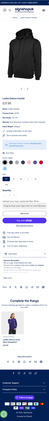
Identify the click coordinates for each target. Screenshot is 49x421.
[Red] (41, 162)
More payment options (24, 225)
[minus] (5, 195)
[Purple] (35, 162)
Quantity (7, 190)
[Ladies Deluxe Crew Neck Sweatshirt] (12, 323)
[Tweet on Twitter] (15, 287)
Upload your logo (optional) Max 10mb (21, 201)
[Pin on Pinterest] (21, 287)
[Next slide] (27, 88)
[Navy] (23, 162)
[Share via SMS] (43, 287)
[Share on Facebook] (10, 287)
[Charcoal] (11, 162)
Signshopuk (27, 413)
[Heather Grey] (17, 162)
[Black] (5, 162)
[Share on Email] (37, 287)
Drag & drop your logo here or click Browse (24, 206)
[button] (24, 213)
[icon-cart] (43, 10)
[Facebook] (13, 373)
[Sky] (5, 168)
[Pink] (29, 162)
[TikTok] (24, 373)
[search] (10, 10)
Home (15, 18)
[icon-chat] (4, 414)
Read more (8, 278)
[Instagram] (19, 373)
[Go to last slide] (21, 88)
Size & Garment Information (17, 135)
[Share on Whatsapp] (26, 287)
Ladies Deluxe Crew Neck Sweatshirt (11, 341)
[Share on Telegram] (32, 287)
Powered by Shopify (24, 416)
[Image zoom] (24, 55)
